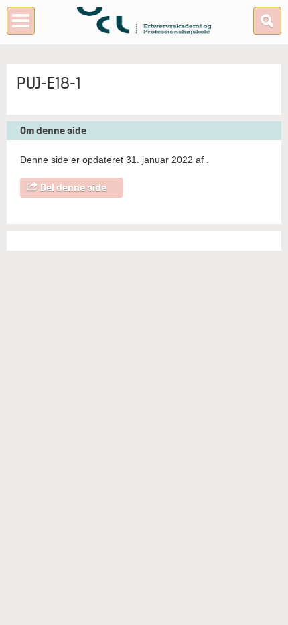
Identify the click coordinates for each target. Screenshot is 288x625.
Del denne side (73, 188)
